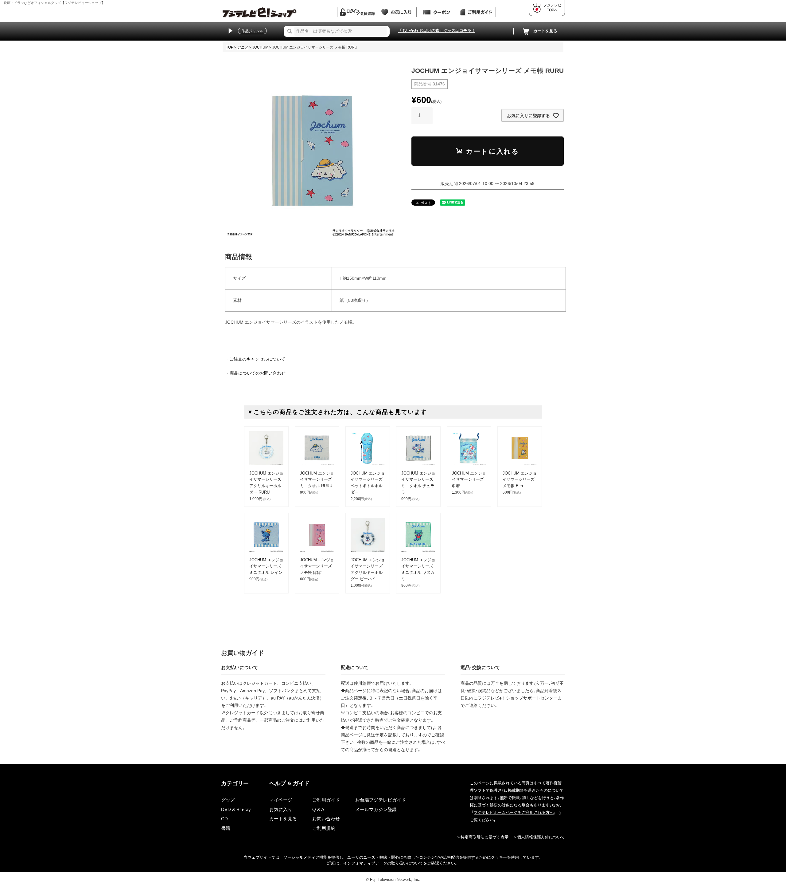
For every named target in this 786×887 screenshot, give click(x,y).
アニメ (242, 47)
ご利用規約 (323, 828)
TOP (229, 47)
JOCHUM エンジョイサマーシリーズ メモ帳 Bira (520, 479)
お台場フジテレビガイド (380, 799)
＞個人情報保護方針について (539, 837)
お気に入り (280, 809)
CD (224, 818)
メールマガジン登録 (376, 809)
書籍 (225, 828)
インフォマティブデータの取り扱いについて (383, 863)
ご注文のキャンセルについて (257, 359)
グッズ (228, 799)
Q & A (318, 809)
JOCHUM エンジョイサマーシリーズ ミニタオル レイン (266, 566)
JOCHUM (260, 47)
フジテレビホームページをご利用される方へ (514, 812)
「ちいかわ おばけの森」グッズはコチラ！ (436, 30)
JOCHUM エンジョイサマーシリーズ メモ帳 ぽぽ (317, 566)
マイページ (280, 799)
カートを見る (545, 31)
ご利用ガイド (326, 799)
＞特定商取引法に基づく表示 (482, 837)
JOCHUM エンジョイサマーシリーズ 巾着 (469, 479)
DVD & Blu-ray (236, 809)
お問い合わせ (326, 818)
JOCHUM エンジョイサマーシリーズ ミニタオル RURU (317, 479)
